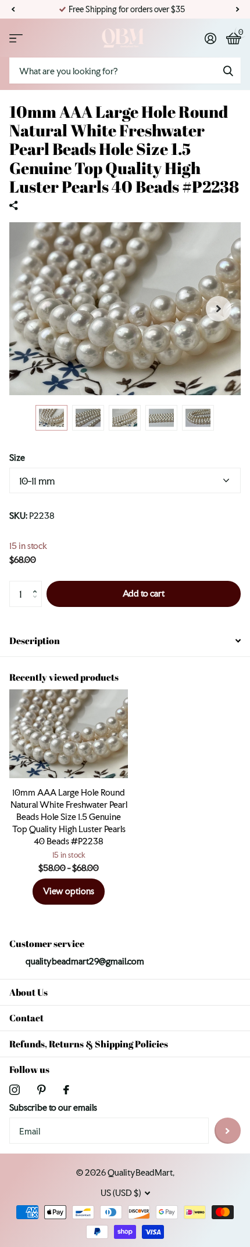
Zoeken (228, 70)
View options (68, 891)
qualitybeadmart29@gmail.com (85, 961)
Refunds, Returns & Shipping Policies (88, 1044)
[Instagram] (14, 1090)
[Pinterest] (41, 1090)
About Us (28, 992)
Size (17, 457)
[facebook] (66, 1089)
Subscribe (228, 1131)
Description (34, 640)
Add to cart (144, 593)
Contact (26, 1017)
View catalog (16, 38)
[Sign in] (210, 38)
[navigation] (51, 418)
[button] (13, 9)
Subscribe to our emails (53, 1107)
